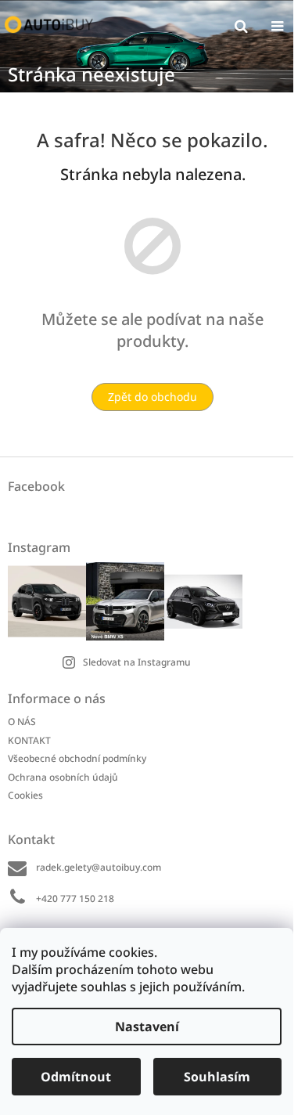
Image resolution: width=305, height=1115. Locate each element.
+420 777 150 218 (75, 898)
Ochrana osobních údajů (63, 777)
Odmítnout (76, 1076)
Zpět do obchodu (152, 396)
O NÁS (22, 721)
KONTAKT (29, 740)
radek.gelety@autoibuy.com (98, 867)
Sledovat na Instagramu (137, 662)
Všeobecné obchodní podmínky (77, 758)
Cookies (25, 795)
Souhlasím (217, 1076)
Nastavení (147, 1026)
